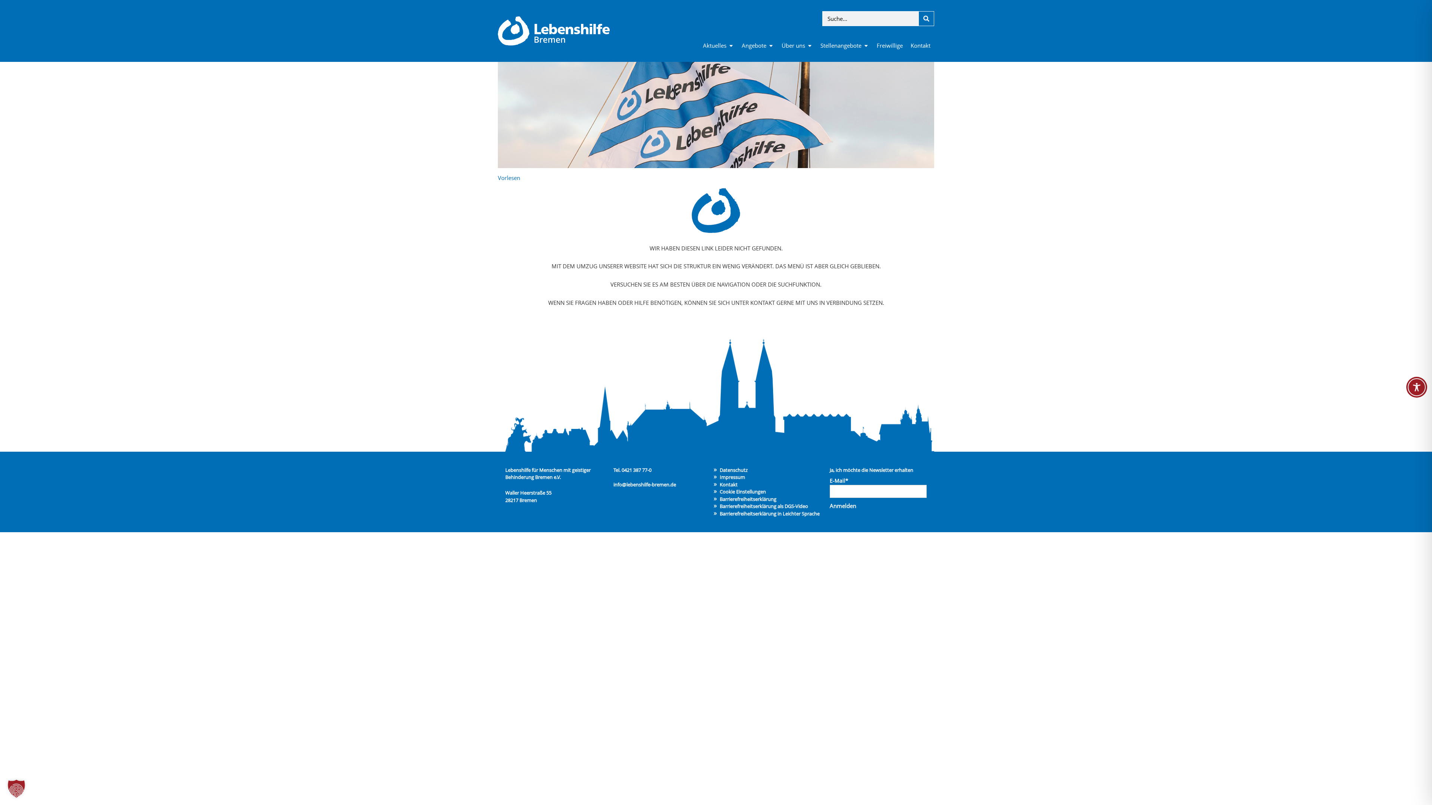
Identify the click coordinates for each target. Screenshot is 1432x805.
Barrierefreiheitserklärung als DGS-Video (764, 506)
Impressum (732, 477)
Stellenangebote (840, 45)
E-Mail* (839, 480)
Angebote (754, 45)
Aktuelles (714, 45)
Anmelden (843, 505)
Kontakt (920, 45)
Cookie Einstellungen (743, 491)
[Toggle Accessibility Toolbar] (1416, 387)
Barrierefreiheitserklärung (748, 499)
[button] (16, 788)
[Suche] (926, 19)
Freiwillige (890, 45)
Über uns (793, 45)
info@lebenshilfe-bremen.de (644, 484)
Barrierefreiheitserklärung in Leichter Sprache (770, 513)
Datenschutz (734, 470)
